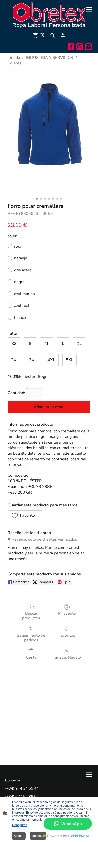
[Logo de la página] (49, 15)
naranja (20, 258)
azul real (21, 305)
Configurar (19, 825)
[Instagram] (79, 46)
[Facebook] (71, 46)
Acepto (18, 836)
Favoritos (66, 635)
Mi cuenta (67, 613)
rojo (17, 246)
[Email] (88, 46)
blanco (20, 317)
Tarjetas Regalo (67, 657)
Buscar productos (31, 616)
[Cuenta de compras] (63, 35)
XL (79, 343)
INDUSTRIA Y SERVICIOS (49, 57)
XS (14, 343)
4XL (51, 360)
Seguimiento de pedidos (31, 638)
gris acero (23, 270)
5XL (69, 360)
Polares (14, 63)
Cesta (31, 657)
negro (19, 282)
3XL (33, 360)
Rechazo (38, 836)
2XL (15, 360)
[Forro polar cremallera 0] (49, 133)
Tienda (14, 57)
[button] (25, 515)
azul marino (24, 294)
